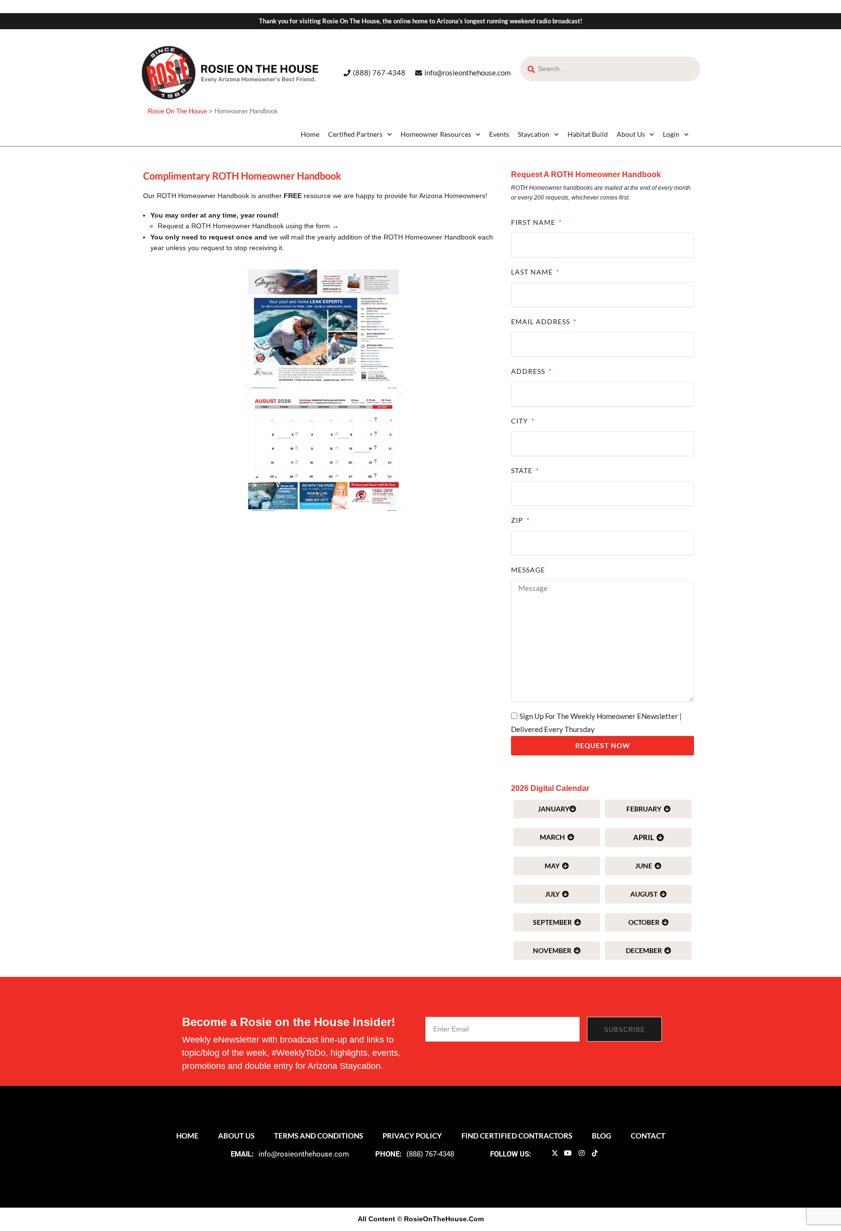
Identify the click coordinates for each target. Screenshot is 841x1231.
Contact (648, 1135)
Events (499, 134)
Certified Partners (355, 134)
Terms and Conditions (318, 1135)
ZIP (518, 520)
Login (671, 134)
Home (310, 134)
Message (528, 570)
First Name (534, 222)
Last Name (533, 272)
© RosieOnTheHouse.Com (440, 1219)
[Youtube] (568, 1153)
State (522, 470)
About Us (631, 134)
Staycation (533, 134)
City (520, 421)
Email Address (541, 321)
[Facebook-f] (541, 1153)
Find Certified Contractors (516, 1135)
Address (529, 371)
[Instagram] (581, 1153)
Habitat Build (587, 134)
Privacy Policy (412, 1135)
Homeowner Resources (436, 134)
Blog (601, 1135)
